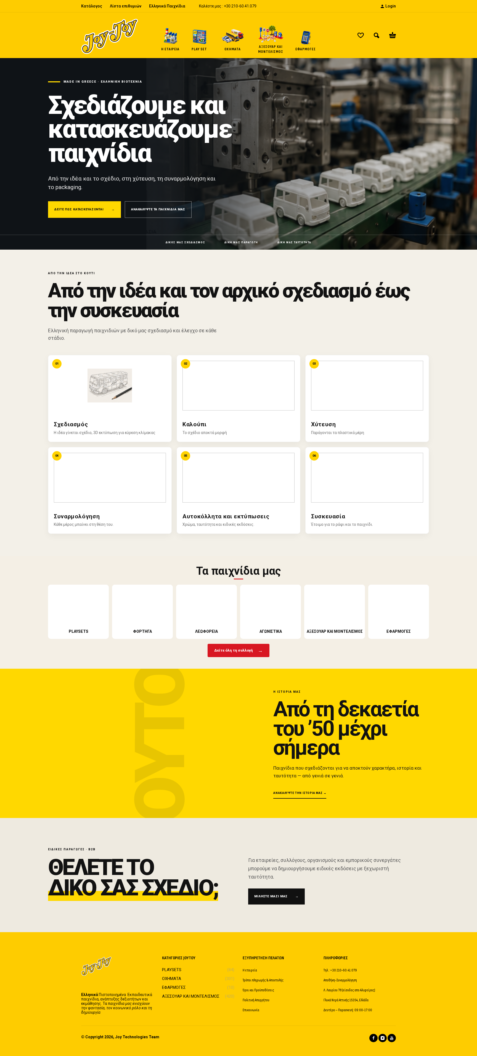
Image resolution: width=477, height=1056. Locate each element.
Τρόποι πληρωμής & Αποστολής (263, 980)
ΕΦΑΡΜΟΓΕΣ (174, 987)
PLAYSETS (171, 969)
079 (253, 6)
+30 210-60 (234, 6)
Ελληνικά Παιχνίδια (167, 6)
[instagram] (382, 1038)
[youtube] (392, 1038)
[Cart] (392, 35)
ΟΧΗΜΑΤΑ (171, 978)
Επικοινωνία (251, 1010)
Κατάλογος (91, 6)
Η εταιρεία (250, 970)
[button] (376, 35)
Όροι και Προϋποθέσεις (258, 990)
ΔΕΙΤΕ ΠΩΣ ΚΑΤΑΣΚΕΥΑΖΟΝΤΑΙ (84, 209)
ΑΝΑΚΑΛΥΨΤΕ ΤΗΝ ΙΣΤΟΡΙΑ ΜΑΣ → (299, 792)
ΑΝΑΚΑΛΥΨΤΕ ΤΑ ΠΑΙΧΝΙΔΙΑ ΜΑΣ (158, 209)
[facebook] (373, 1038)
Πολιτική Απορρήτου (256, 1000)
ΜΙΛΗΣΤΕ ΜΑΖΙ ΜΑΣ (276, 896)
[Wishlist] (360, 35)
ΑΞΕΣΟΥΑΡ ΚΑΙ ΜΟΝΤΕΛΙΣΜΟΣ (190, 996)
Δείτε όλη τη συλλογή (238, 650)
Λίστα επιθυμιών (125, 6)
